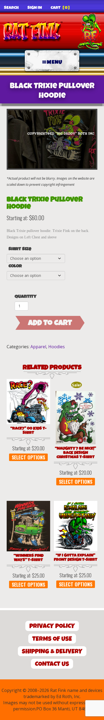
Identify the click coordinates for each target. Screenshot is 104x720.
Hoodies (56, 347)
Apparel (38, 347)
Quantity (26, 296)
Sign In (34, 8)
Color (15, 266)
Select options (28, 457)
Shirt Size (20, 249)
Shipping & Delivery (52, 651)
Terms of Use (52, 638)
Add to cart (50, 323)
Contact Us (52, 664)
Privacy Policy (52, 626)
